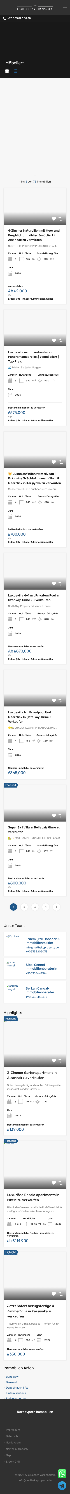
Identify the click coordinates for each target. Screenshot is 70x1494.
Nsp (8, 1455)
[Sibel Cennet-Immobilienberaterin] (14, 965)
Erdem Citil (13, 1461)
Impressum (13, 1430)
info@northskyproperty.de (42, 947)
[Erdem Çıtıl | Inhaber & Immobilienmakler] (12, 936)
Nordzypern (13, 1442)
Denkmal (11, 1382)
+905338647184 (36, 973)
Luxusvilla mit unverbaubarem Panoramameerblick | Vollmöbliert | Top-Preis (33, 356)
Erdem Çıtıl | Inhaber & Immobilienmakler (43, 941)
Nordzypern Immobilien (35, 1411)
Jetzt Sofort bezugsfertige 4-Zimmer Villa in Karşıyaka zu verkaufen (31, 1311)
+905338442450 (36, 997)
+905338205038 (37, 951)
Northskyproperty (17, 1449)
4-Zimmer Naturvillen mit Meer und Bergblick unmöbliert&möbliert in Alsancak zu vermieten (34, 235)
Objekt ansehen (35, 217)
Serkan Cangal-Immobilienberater (40, 990)
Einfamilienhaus (16, 1393)
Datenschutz (14, 1436)
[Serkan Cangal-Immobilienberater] (14, 989)
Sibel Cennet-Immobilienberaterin (41, 967)
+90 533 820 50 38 (19, 18)
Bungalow (12, 1376)
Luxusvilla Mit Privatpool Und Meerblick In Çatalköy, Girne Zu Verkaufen (30, 716)
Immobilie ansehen (35, 1057)
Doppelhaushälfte (17, 1387)
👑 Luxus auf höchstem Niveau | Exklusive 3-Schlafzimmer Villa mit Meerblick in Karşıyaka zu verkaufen (34, 478)
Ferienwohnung (16, 1398)
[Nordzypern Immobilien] (35, 10)
